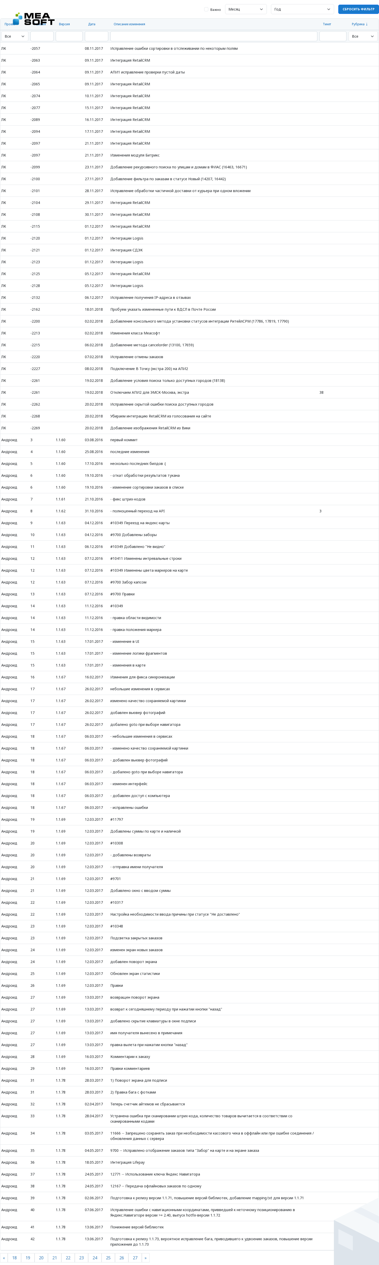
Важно (215, 9)
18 (14, 1258)
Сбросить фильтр (359, 9)
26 (121, 1258)
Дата (91, 24)
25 (108, 1258)
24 (95, 1258)
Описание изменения (129, 24)
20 (41, 1258)
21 (54, 1258)
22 (68, 1258)
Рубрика (358, 24)
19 (28, 1258)
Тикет (327, 24)
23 (81, 1258)
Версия (64, 24)
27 (135, 1258)
